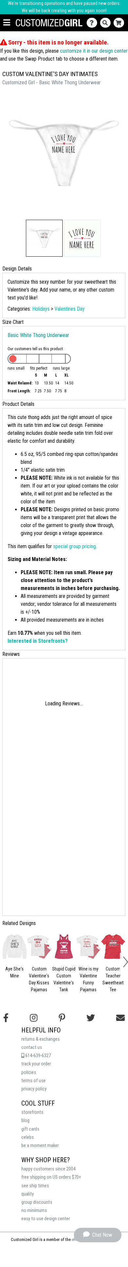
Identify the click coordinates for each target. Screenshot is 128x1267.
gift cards (30, 1129)
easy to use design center (45, 1219)
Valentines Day (69, 309)
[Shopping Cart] (120, 23)
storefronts (32, 1112)
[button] (44, 238)
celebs (27, 1137)
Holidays (41, 309)
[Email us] (120, 1018)
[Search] (107, 23)
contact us (31, 1047)
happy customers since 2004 (48, 1169)
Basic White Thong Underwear (38, 335)
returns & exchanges (40, 1039)
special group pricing (74, 546)
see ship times (35, 1186)
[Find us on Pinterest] (62, 1018)
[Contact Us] (93, 23)
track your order (36, 1064)
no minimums (34, 1210)
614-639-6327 (37, 1055)
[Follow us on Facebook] (6, 1018)
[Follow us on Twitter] (90, 1018)
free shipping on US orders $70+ (51, 1177)
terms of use (33, 1081)
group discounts (36, 1202)
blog (25, 1120)
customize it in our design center (94, 51)
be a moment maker (40, 1145)
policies (28, 1072)
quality (27, 1194)
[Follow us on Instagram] (33, 1018)
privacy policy (34, 1089)
